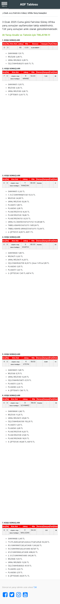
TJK (35, 587)
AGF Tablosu (29, 4)
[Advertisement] (30, 135)
